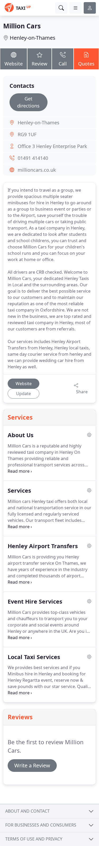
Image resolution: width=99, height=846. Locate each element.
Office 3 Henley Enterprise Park (52, 146)
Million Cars (22, 26)
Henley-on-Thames (32, 37)
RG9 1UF (27, 134)
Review (39, 63)
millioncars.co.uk (37, 170)
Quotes (86, 63)
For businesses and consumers (40, 825)
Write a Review (32, 765)
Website (13, 63)
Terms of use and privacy (33, 839)
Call (63, 63)
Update (23, 393)
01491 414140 (33, 158)
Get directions (28, 102)
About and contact (27, 811)
